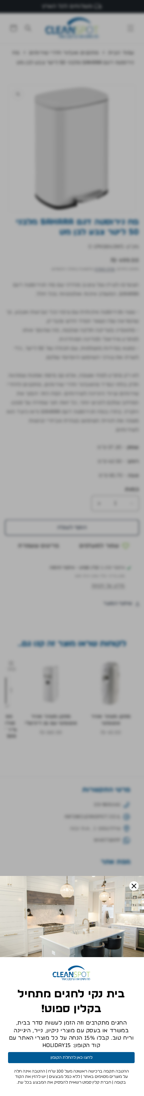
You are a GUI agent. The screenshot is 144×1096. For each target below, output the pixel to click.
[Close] (134, 886)
